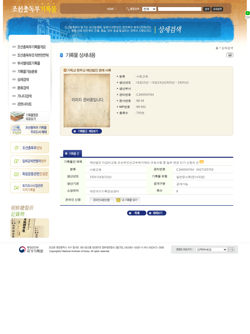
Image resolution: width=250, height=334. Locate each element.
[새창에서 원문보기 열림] (202, 162)
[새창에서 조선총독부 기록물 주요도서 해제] (30, 134)
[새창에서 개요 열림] (87, 132)
